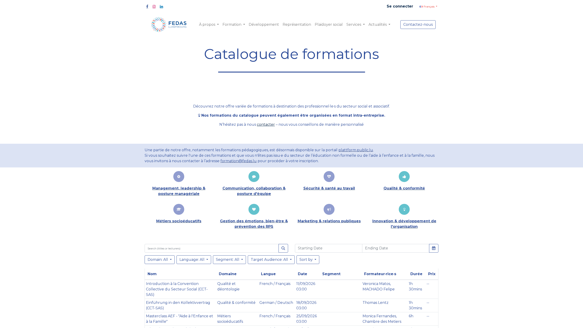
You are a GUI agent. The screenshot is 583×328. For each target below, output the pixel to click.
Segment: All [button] (228, 259)
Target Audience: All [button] (270, 259)
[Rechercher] (283, 248)
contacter (266, 124)
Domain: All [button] (158, 259)
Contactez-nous (418, 24)
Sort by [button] (306, 259)
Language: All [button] (192, 259)
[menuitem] (264, 24)
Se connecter (400, 6)
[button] (433, 248)
